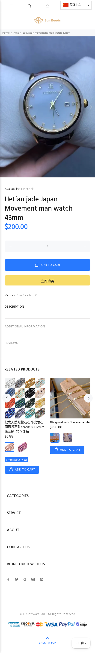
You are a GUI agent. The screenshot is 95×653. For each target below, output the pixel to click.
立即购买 (47, 281)
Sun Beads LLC (27, 295)
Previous (4, 107)
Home (5, 33)
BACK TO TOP (47, 643)
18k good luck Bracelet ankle (70, 422)
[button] (76, 5)
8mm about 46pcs (16, 460)
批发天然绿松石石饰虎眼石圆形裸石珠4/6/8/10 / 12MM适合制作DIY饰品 (24, 427)
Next (90, 107)
